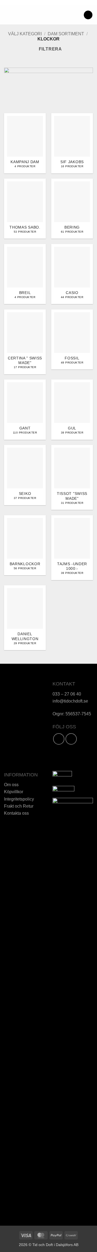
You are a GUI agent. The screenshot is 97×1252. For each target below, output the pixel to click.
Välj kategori (25, 33)
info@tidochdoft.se (70, 700)
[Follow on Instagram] (71, 739)
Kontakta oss (16, 813)
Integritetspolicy (19, 798)
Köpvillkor (13, 791)
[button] (7, 14)
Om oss (11, 784)
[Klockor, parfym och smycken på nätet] (47, 15)
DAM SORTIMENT (66, 33)
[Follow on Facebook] (58, 739)
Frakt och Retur (18, 806)
